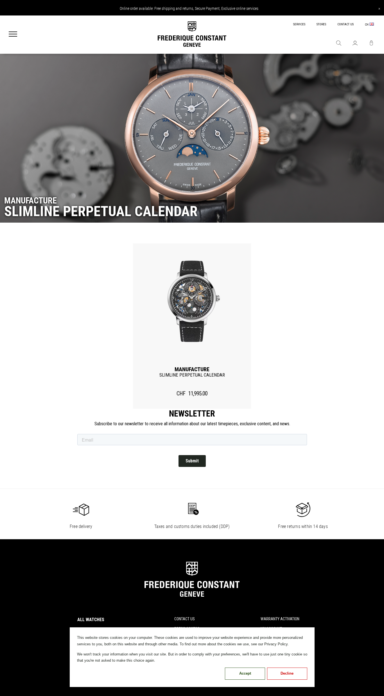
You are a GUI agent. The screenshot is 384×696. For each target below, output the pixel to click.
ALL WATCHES (90, 619)
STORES (321, 24)
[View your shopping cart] (371, 43)
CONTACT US (345, 24)
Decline (287, 673)
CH (367, 24)
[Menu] (12, 34)
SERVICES (299, 24)
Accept (245, 673)
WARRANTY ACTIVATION (280, 619)
